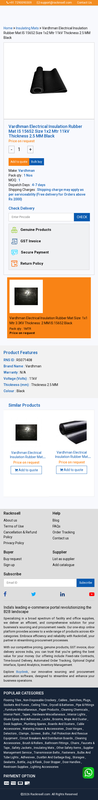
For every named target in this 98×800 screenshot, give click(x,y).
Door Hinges (73, 728)
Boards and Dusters (61, 724)
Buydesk (22, 671)
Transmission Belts (46, 752)
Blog (56, 520)
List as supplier (64, 559)
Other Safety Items (68, 747)
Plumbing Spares (35, 724)
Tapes (26, 714)
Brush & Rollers (32, 743)
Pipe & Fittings (84, 705)
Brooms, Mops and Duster (69, 719)
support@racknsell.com (56, 2)
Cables (62, 700)
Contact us (61, 538)
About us (10, 520)
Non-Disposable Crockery (39, 700)
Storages (78, 757)
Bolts (45, 733)
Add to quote (18, 161)
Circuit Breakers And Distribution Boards (46, 738)
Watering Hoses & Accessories (42, 728)
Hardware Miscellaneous (48, 714)
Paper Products (49, 709)
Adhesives (27, 757)
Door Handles (71, 762)
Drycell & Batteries (61, 705)
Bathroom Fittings (56, 743)
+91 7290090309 (20, 2)
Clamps (23, 733)
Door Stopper (51, 762)
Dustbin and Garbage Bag (53, 757)
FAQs (56, 526)
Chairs (74, 743)
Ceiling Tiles (39, 705)
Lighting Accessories (44, 767)
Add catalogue (63, 565)
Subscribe (85, 582)
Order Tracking (64, 532)
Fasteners (68, 752)
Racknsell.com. (40, 794)
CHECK (82, 217)
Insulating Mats (27, 28)
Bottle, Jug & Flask (29, 762)
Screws (35, 733)
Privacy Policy (14, 543)
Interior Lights (76, 714)
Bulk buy (36, 161)
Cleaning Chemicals (74, 709)
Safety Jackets (21, 747)
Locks (46, 719)
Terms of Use (14, 526)
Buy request (13, 559)
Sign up (9, 565)
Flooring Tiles (13, 700)
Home (8, 28)
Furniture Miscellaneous (21, 709)
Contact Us (84, 2)
